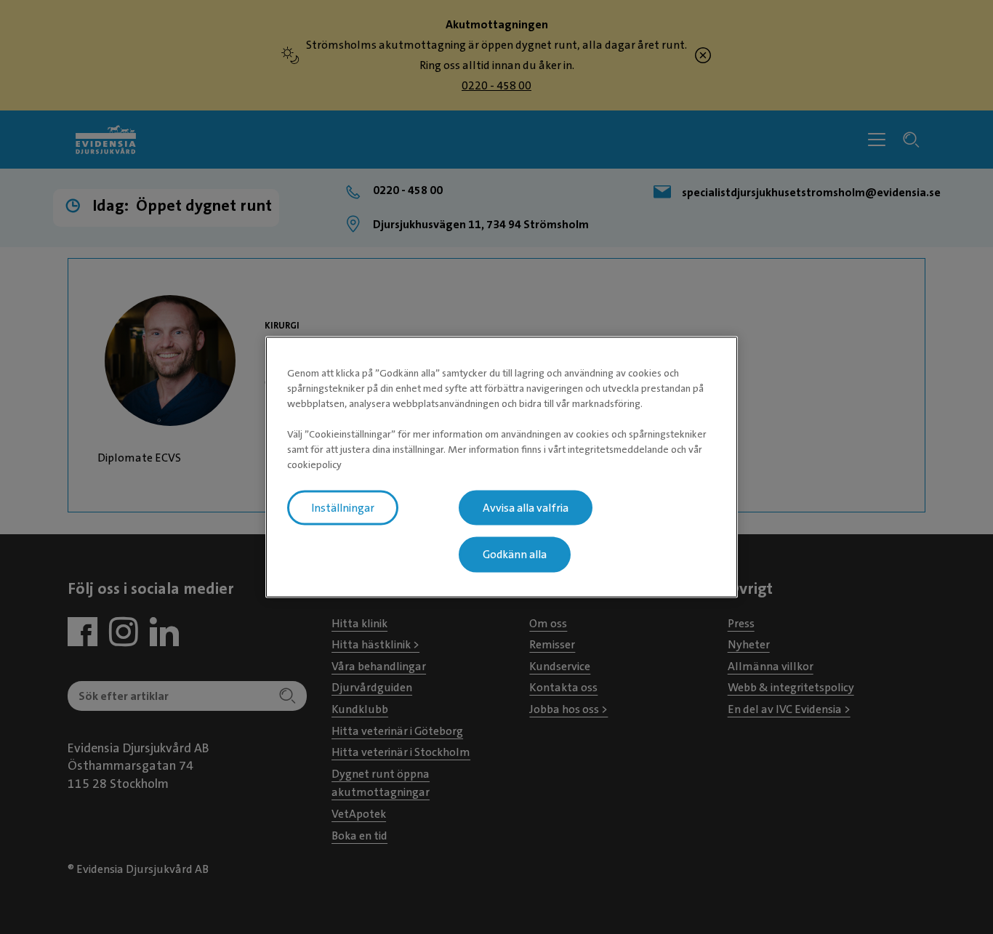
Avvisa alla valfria (525, 507)
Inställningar (342, 507)
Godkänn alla (515, 554)
